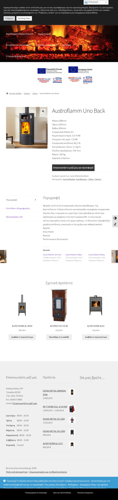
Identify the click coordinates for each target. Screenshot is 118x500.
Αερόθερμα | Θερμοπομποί (19, 33)
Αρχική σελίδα (15, 93)
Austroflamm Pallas (74, 254)
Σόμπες (27, 93)
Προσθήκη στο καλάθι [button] (59, 337)
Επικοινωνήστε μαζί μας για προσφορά (73, 167)
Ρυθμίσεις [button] (9, 18)
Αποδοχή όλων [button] (24, 18)
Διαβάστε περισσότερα (22, 337)
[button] (43, 111)
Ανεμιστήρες (44, 33)
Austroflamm (69, 179)
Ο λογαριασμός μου (15, 56)
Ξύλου (35, 93)
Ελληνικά (93, 2)
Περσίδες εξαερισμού (46, 44)
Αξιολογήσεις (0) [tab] (14, 216)
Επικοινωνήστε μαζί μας (25, 403)
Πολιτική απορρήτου (16, 471)
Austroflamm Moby (96, 254)
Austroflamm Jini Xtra (52, 254)
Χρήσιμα (66, 44)
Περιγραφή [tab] (11, 199)
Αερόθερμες (81, 179)
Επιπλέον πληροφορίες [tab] (18, 208)
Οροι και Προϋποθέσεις (62, 493)
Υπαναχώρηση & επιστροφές (36, 493)
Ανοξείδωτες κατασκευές (18, 44)
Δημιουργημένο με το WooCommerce (48, 471)
